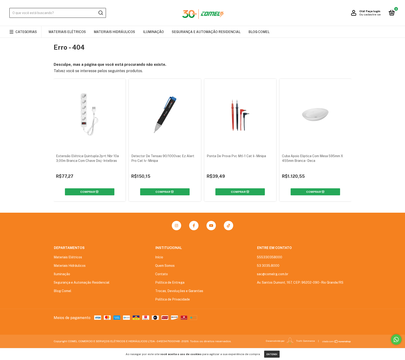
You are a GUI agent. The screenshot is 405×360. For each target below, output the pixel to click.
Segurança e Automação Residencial (206, 32)
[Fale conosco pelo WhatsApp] (396, 339)
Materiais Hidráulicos (114, 32)
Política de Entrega (169, 282)
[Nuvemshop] (336, 341)
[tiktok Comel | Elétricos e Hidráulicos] (228, 225)
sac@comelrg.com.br (272, 274)
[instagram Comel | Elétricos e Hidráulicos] (176, 225)
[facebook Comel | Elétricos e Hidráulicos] (194, 225)
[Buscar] (100, 13)
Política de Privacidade (172, 299)
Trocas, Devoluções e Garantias (179, 291)
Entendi (271, 354)
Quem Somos (165, 265)
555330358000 (269, 257)
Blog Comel (259, 32)
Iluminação (153, 32)
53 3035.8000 (268, 265)
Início (159, 257)
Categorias (26, 32)
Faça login (373, 11)
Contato (161, 274)
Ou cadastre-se (370, 14)
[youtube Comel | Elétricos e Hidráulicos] (211, 225)
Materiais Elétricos (67, 32)
